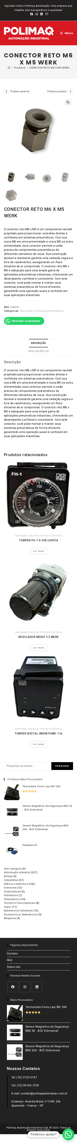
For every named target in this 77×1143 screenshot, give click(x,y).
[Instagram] (25, 986)
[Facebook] (13, 986)
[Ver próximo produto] (70, 91)
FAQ (9, 960)
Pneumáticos (56, 310)
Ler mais (38, 551)
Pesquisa (62, 766)
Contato (12, 953)
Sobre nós (14, 966)
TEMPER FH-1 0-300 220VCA (38, 540)
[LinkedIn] (37, 986)
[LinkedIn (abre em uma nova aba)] (41, 14)
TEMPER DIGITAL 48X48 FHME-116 (38, 733)
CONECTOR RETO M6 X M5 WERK (49, 67)
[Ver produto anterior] (6, 91)
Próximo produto (57, 91)
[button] (68, 102)
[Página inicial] (9, 67)
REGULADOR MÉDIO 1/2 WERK (38, 637)
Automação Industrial (33, 310)
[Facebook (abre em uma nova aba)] (31, 14)
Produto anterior (20, 91)
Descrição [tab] (38, 342)
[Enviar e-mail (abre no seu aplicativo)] (46, 14)
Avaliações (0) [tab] (38, 351)
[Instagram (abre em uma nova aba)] (36, 14)
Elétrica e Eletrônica (51, 535)
